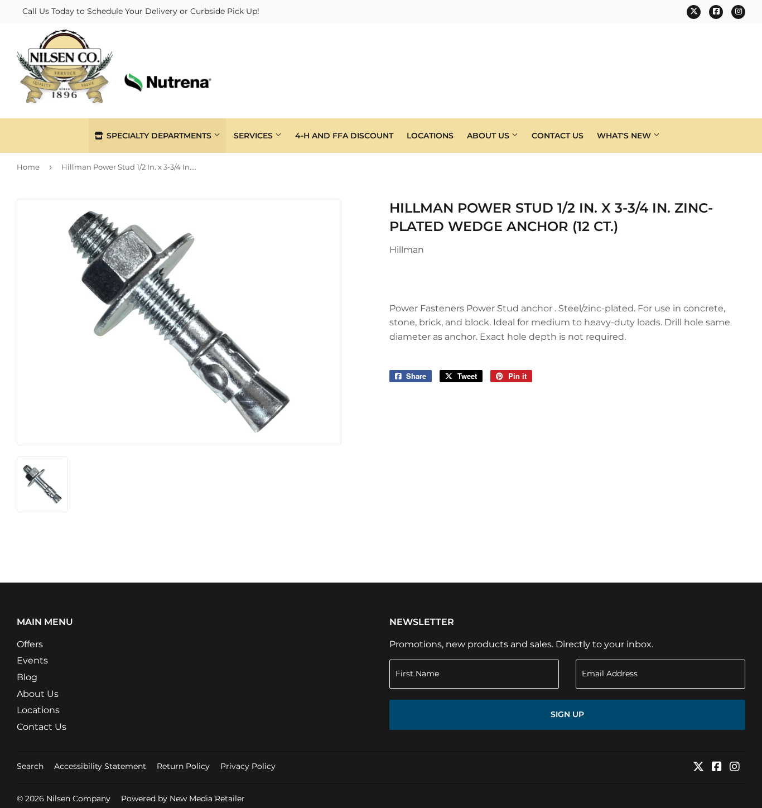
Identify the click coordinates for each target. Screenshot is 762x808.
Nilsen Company (78, 798)
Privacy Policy (248, 766)
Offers (30, 644)
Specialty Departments (159, 135)
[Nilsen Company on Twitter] (698, 767)
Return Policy (183, 766)
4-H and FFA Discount (344, 135)
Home (28, 166)
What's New (625, 135)
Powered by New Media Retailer (183, 798)
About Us (489, 135)
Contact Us (557, 135)
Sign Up (567, 714)
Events (32, 660)
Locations (430, 135)
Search (30, 766)
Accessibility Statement (100, 766)
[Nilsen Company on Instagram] (735, 767)
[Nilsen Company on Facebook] (717, 767)
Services (254, 135)
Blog (27, 677)
